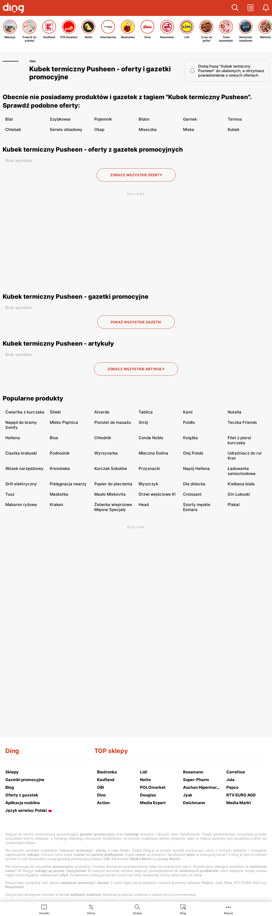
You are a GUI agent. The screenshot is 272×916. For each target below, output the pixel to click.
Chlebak (13, 129)
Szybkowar (60, 119)
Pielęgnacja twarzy (68, 483)
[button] (235, 8)
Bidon (144, 119)
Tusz (9, 494)
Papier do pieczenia (113, 483)
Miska (188, 129)
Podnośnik (60, 453)
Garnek (190, 119)
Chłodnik (102, 437)
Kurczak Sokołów (110, 468)
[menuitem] (44, 909)
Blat (9, 119)
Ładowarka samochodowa (242, 471)
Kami (188, 412)
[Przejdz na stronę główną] (15, 8)
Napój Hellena (196, 468)
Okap (99, 129)
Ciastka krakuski (21, 453)
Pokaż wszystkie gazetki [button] (136, 322)
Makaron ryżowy (21, 504)
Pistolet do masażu (112, 422)
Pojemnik (103, 119)
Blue (54, 437)
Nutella (234, 412)
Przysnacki (149, 468)
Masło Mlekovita (110, 494)
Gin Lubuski (239, 494)
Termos (235, 119)
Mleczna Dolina (153, 453)
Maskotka (59, 494)
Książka (190, 437)
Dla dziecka (194, 483)
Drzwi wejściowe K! (157, 494)
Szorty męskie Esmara (196, 507)
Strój (143, 422)
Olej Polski (193, 453)
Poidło (189, 422)
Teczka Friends (242, 422)
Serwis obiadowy (66, 129)
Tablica (146, 412)
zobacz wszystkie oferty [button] (136, 175)
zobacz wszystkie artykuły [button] (136, 369)
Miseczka (148, 129)
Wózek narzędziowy (24, 468)
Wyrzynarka (106, 453)
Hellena (12, 437)
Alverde (101, 412)
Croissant (192, 494)
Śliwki (55, 412)
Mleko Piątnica (64, 422)
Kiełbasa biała (241, 483)
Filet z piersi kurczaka (239, 440)
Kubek (233, 129)
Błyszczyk (148, 483)
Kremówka (60, 468)
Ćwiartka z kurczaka (24, 412)
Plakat (234, 504)
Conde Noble (151, 437)
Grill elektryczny (21, 483)
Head (144, 504)
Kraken (56, 504)
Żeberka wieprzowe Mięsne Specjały (113, 507)
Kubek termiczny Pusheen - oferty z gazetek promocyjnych (93, 149)
